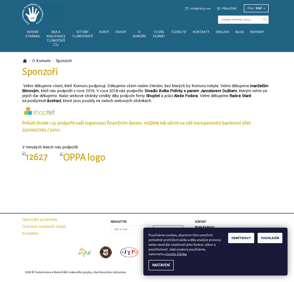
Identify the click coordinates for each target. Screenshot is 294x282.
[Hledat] (265, 20)
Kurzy (104, 32)
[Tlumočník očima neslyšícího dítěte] (106, 252)
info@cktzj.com (201, 8)
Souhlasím (270, 238)
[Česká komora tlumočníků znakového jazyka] (43, 13)
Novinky (257, 32)
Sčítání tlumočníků (82, 34)
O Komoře (139, 34)
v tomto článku (175, 254)
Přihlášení (229, 8)
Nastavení (161, 265)
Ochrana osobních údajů (44, 226)
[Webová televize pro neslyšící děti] (84, 252)
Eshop (121, 32)
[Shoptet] (39, 111)
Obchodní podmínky (39, 219)
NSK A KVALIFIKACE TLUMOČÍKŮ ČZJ (56, 38)
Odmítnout (241, 238)
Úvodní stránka (32, 34)
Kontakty (201, 32)
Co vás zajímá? (159, 34)
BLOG (239, 32)
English (222, 32)
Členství (179, 32)
